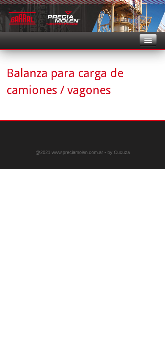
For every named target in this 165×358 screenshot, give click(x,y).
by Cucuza (118, 152)
